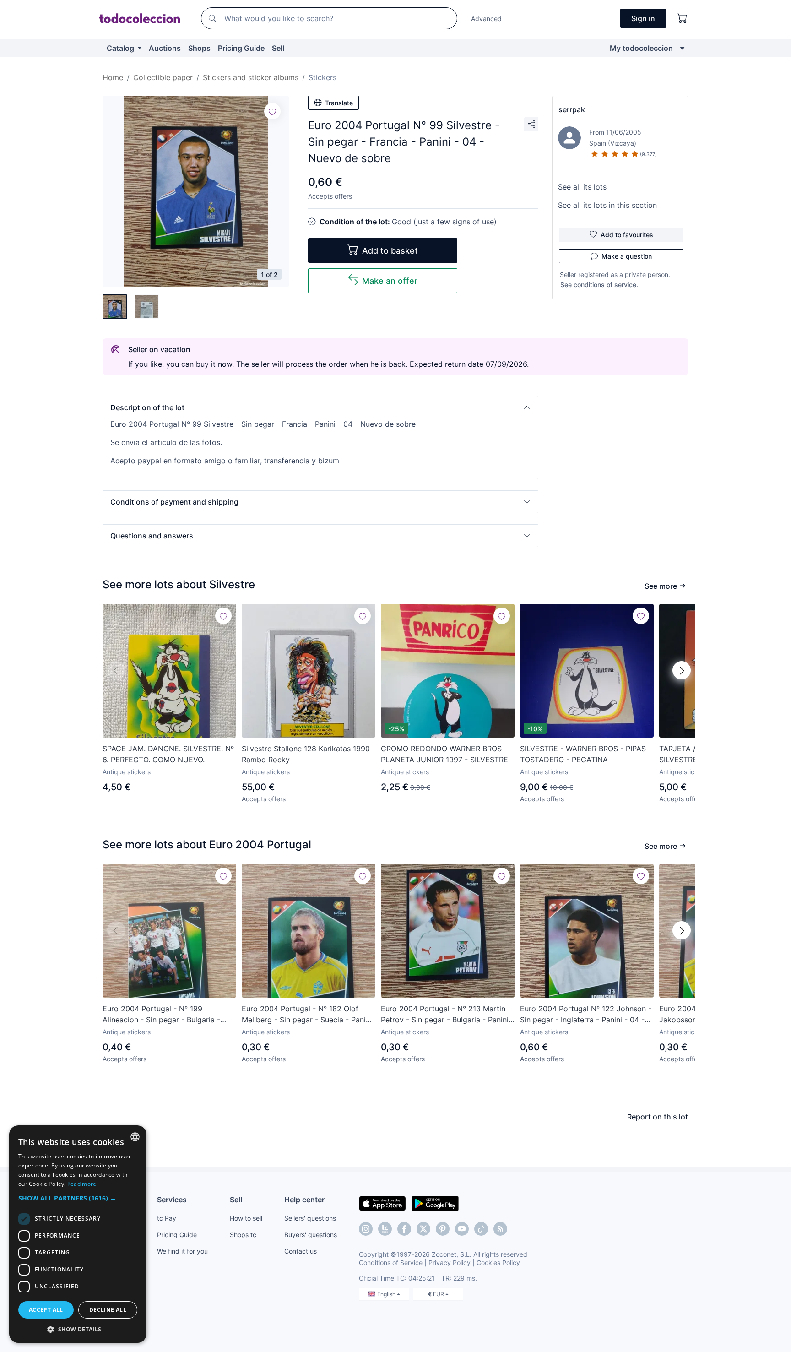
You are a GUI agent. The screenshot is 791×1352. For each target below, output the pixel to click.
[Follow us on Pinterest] (443, 1229)
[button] (320, 407)
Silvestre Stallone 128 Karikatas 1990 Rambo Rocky (306, 754)
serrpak (571, 109)
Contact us (300, 1251)
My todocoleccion (641, 48)
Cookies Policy (498, 1262)
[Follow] (272, 111)
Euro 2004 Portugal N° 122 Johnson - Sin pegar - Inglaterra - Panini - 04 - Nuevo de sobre (585, 1014)
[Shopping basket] (682, 18)
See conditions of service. (599, 284)
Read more (82, 1184)
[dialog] (77, 1234)
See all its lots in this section (607, 205)
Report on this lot (657, 1116)
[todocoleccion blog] (500, 1229)
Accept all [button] (46, 1310)
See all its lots (582, 186)
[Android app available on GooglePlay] (435, 1202)
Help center (304, 1199)
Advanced (486, 18)
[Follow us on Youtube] (462, 1229)
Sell (278, 48)
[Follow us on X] (423, 1229)
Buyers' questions (310, 1234)
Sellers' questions (310, 1218)
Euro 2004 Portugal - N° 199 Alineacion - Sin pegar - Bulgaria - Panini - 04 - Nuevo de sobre (161, 1014)
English (387, 1294)
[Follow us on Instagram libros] (385, 1229)
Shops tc (243, 1234)
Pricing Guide (241, 48)
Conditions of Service (391, 1262)
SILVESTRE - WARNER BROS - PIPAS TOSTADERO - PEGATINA (583, 754)
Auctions (165, 48)
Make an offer (389, 281)
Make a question (626, 256)
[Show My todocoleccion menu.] (682, 48)
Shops (199, 48)
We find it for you (182, 1251)
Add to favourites (627, 235)
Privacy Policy (449, 1262)
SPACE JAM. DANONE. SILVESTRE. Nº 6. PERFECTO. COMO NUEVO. (168, 754)
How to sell (246, 1218)
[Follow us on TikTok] (481, 1229)
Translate (339, 103)
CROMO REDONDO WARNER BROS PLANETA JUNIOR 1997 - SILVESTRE (444, 754)
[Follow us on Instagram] (366, 1229)
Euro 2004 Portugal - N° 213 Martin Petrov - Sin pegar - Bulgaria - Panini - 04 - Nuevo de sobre (447, 1014)
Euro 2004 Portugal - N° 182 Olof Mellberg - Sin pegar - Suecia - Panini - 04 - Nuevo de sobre (307, 1014)
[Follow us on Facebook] (404, 1229)
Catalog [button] (121, 48)
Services (172, 1199)
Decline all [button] (107, 1310)
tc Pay (166, 1218)
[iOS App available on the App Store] (382, 1202)
